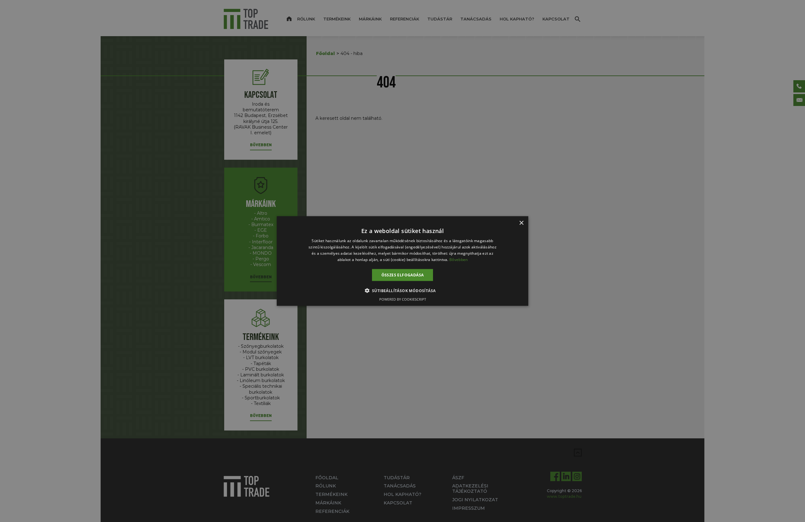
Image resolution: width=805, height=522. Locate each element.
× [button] (521, 223)
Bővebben (458, 259)
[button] (402, 290)
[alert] (402, 261)
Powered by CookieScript (402, 299)
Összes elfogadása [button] (402, 274)
